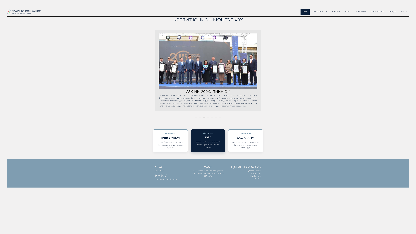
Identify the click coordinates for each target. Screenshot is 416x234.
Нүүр (305, 12)
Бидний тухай (319, 12)
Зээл (347, 12)
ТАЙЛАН (336, 12)
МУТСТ (404, 12)
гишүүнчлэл (377, 12)
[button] (159, 73)
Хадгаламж (360, 12)
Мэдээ (392, 12)
